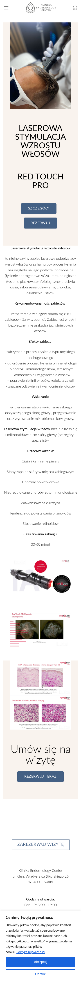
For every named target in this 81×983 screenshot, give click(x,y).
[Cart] (75, 8)
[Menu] (6, 7)
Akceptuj (40, 962)
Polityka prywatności (30, 952)
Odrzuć (40, 974)
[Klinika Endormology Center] (40, 8)
